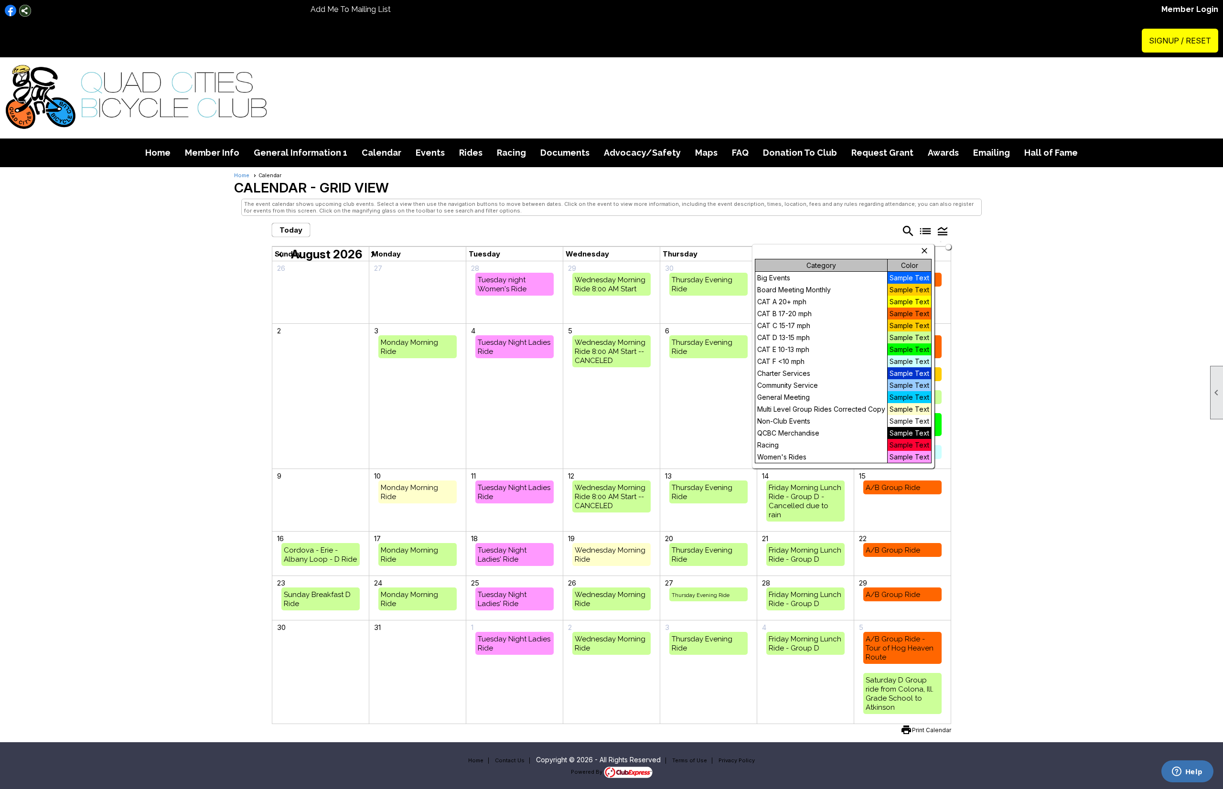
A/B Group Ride (893, 487)
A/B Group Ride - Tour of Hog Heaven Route (899, 648)
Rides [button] (471, 153)
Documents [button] (565, 153)
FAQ (740, 153)
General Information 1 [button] (300, 153)
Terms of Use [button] (689, 760)
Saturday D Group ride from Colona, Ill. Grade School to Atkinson (899, 694)
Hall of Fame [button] (1051, 153)
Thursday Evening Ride (701, 595)
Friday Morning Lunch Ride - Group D (805, 555)
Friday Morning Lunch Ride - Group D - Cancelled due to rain (805, 501)
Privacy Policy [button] (737, 760)
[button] (942, 230)
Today (290, 230)
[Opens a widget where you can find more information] (1187, 772)
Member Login (1189, 9)
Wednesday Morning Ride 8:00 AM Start (610, 284)
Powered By (587, 771)
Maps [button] (706, 153)
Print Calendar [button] (931, 730)
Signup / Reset (1180, 40)
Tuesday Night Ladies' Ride (502, 555)
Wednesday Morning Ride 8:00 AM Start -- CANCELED (610, 351)
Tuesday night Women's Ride (502, 284)
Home (158, 153)
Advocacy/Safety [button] (642, 153)
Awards (943, 153)
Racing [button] (511, 153)
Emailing (991, 153)
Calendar (381, 153)
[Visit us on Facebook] (11, 11)
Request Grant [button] (882, 153)
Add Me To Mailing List (351, 9)
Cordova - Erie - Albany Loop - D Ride (320, 555)
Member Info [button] (212, 153)
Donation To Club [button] (800, 153)
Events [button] (430, 153)
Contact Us (510, 760)
